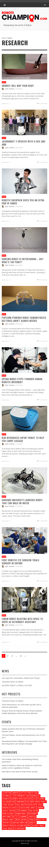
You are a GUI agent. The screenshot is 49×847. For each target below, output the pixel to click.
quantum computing (19, 822)
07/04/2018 (19, 566)
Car (30, 798)
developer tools (36, 804)
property (6, 822)
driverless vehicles (10, 807)
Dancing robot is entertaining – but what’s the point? (23, 260)
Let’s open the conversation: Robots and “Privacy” (21, 678)
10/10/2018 (18, 89)
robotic (32, 822)
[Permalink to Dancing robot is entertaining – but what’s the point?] (24, 240)
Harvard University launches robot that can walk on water (22, 501)
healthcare (33, 810)
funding (40, 807)
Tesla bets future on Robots (12, 682)
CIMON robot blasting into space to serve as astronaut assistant (22, 620)
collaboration (8, 801)
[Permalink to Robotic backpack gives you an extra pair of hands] (24, 181)
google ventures (9, 810)
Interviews (9, 752)
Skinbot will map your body (18, 86)
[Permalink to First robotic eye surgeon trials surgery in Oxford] (24, 540)
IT (17, 816)
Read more (5, 104)
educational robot (28, 807)
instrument (32, 813)
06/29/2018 (19, 625)
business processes (19, 798)
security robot (38, 825)
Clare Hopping (9, 89)
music (18, 819)
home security (8, 813)
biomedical (35, 795)
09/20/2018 (19, 148)
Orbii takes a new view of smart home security (20, 771)
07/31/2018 (18, 385)
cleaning (41, 798)
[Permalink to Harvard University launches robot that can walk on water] (24, 480)
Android (15, 792)
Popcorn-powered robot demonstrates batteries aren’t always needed (24, 319)
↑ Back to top (24, 843)
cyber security (8, 804)
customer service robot (36, 801)
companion (20, 801)
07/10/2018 (19, 506)
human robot (21, 813)
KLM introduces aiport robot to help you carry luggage (23, 439)
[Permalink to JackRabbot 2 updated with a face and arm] (24, 122)
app (21, 792)
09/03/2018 (19, 206)
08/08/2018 (19, 324)
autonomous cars (22, 795)
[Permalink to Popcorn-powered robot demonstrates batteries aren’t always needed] (24, 298)
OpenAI (31, 819)
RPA (29, 825)
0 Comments (43, 103)
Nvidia (24, 819)
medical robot (8, 819)
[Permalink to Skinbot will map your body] (24, 66)
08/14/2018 (18, 265)
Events (6, 722)
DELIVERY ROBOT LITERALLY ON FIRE (17, 685)
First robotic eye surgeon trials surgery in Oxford (20, 561)
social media (7, 828)
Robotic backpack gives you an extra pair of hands (23, 201)
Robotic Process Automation (14, 825)
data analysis (21, 804)
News (4, 82)
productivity (40, 819)
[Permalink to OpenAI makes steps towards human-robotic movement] (24, 360)
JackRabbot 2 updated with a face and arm (23, 143)
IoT (14, 816)
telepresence (19, 828)
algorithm (6, 792)
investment (6, 816)
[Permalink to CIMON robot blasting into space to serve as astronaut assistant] (24, 599)
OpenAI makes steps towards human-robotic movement (22, 380)
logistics (32, 816)
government (22, 810)
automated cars (31, 792)
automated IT (7, 795)
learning (23, 816)
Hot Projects (11, 694)
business (6, 798)
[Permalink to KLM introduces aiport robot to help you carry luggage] (24, 418)
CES (34, 798)
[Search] (5, 4)
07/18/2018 (19, 444)
